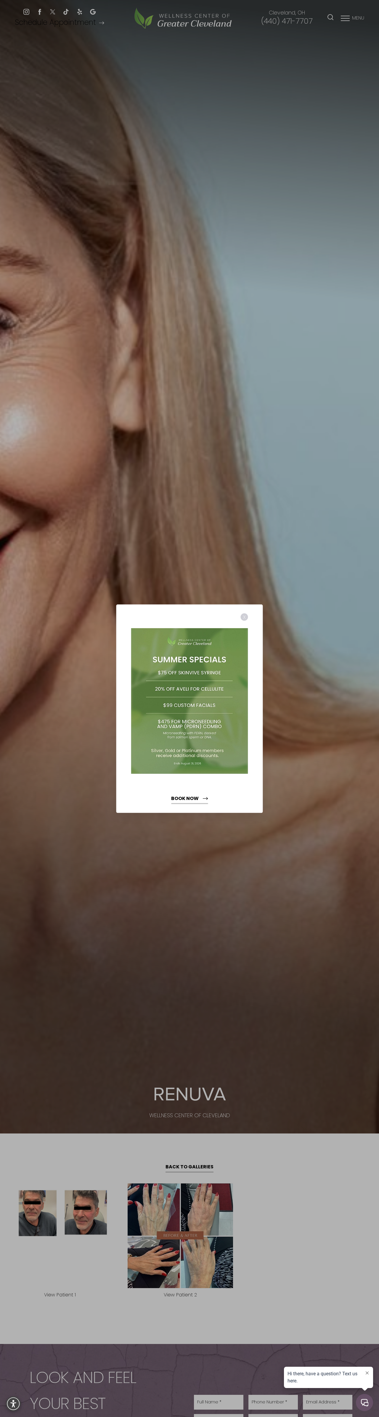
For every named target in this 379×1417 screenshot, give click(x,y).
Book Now (185, 798)
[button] (13, 1403)
